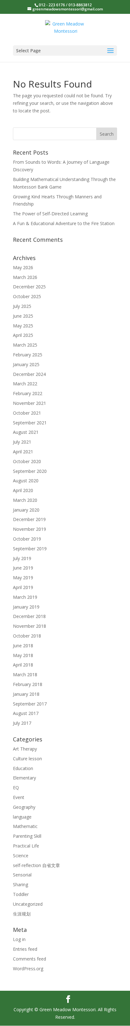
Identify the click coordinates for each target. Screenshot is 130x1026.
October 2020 (27, 461)
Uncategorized (28, 904)
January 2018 (26, 694)
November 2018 (29, 626)
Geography (24, 807)
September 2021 (30, 423)
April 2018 (23, 665)
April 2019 (23, 587)
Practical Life (26, 846)
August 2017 (25, 713)
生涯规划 (22, 914)
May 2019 (23, 578)
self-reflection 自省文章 (36, 865)
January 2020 (26, 510)
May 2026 (23, 267)
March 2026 (25, 277)
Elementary (24, 778)
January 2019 (26, 607)
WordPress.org (28, 969)
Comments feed (29, 959)
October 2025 (27, 296)
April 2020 (23, 490)
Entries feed (25, 949)
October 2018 (27, 636)
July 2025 (22, 306)
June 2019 (23, 568)
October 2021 (27, 413)
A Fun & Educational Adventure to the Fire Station (64, 223)
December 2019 (29, 519)
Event (18, 797)
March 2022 (25, 384)
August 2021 (25, 432)
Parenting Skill (27, 836)
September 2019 (30, 549)
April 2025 (23, 335)
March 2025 (25, 345)
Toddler (21, 894)
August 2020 (25, 481)
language (22, 817)
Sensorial (22, 875)
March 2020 (25, 500)
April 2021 (23, 452)
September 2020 (30, 471)
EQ (16, 788)
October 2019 (27, 539)
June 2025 (23, 316)
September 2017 (30, 704)
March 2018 (25, 674)
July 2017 (22, 723)
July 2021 (22, 442)
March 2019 (25, 597)
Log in (19, 939)
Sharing (20, 884)
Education (23, 768)
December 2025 (29, 287)
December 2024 (29, 374)
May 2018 (23, 655)
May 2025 (23, 326)
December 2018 (29, 616)
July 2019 (22, 558)
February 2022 (27, 393)
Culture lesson (27, 759)
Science (20, 856)
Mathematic (25, 826)
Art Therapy (25, 749)
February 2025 (27, 355)
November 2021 (29, 403)
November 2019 (29, 529)
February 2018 (27, 684)
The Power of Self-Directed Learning (50, 214)
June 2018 (23, 646)
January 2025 (26, 364)
